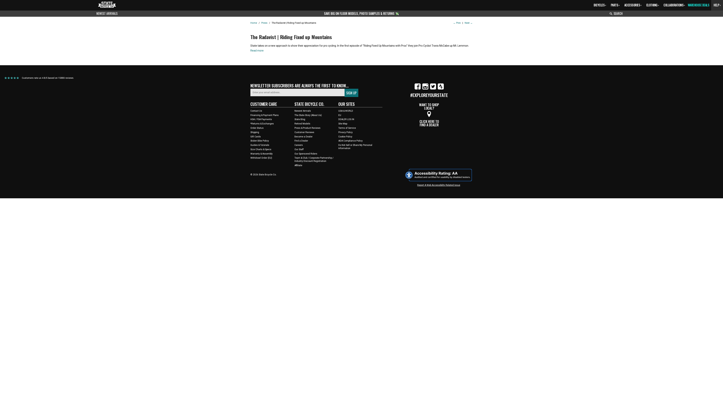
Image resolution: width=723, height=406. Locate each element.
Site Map (342, 123)
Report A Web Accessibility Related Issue (438, 185)
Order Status (257, 128)
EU (339, 115)
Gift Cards (255, 136)
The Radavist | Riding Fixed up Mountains (291, 37)
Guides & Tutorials (259, 145)
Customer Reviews (304, 132)
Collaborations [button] (674, 5)
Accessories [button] (633, 5)
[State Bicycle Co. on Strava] (441, 88)
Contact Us (256, 111)
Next (469, 22)
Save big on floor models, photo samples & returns (359, 13)
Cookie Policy (345, 136)
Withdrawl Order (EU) (261, 158)
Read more (257, 50)
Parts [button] (615, 5)
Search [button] (618, 13)
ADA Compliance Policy (350, 140)
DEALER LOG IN (346, 119)
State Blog (299, 119)
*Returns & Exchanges (262, 123)
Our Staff (299, 149)
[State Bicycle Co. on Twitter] (433, 88)
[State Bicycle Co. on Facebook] (418, 88)
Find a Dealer (301, 140)
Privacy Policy (345, 132)
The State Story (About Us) (308, 115)
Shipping (254, 132)
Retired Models (302, 123)
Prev (457, 22)
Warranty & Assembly (261, 153)
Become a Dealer (303, 136)
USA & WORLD (345, 111)
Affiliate (298, 165)
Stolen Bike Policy (259, 140)
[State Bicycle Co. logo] (107, 4)
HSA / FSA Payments (261, 119)
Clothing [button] (652, 5)
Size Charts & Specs (260, 149)
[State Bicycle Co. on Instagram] (425, 88)
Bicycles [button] (600, 5)
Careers (298, 145)
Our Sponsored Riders (305, 153)
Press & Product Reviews (307, 128)
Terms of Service (347, 128)
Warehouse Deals (698, 5)
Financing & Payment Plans (264, 115)
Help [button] (717, 5)
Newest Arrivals (106, 13)
